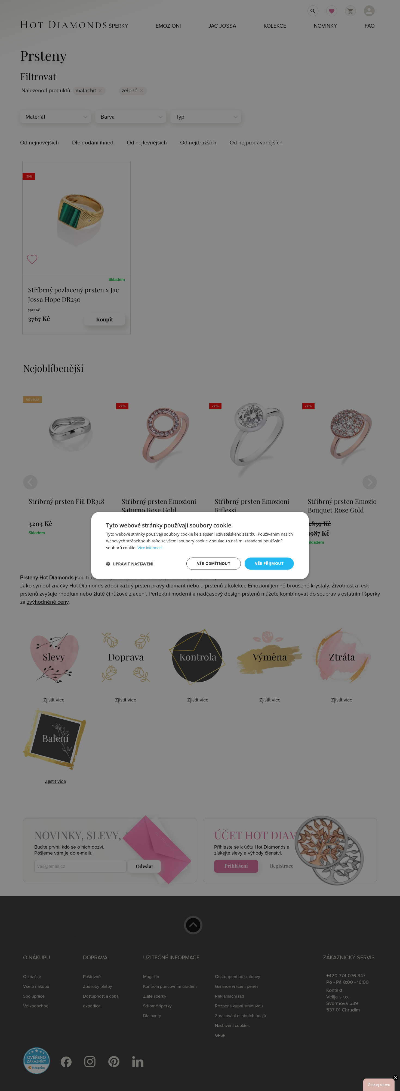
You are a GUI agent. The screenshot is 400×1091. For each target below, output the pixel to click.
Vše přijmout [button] (269, 563)
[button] (129, 564)
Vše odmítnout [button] (213, 563)
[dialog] (200, 545)
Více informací (149, 548)
